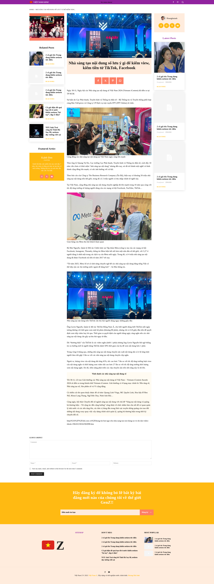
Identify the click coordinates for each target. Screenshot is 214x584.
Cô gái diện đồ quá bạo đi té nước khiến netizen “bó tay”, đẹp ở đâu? (54, 111)
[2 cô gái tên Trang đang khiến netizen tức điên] (36, 59)
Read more (50, 64)
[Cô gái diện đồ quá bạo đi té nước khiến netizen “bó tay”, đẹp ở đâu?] (36, 111)
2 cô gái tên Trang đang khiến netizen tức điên (54, 57)
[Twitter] (47, 176)
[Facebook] (173, 2)
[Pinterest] (112, 80)
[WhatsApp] (120, 80)
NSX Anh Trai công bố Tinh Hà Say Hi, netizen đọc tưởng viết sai (53, 131)
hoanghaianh (172, 18)
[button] (183, 2)
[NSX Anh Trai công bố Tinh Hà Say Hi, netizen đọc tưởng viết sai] (36, 131)
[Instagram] (177, 2)
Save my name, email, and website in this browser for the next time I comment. (57, 469)
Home (31, 9)
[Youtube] (52, 176)
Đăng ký (145, 512)
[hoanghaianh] (164, 18)
